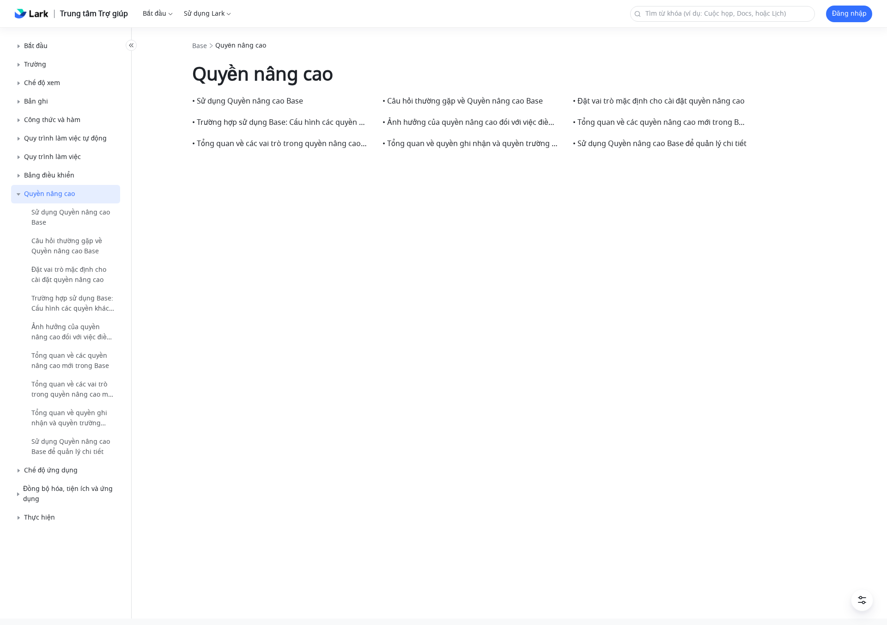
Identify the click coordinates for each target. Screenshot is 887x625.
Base (199, 46)
